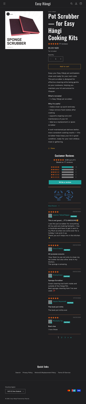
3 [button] (65, 337)
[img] (53, 212)
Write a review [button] (65, 182)
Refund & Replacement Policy (45, 372)
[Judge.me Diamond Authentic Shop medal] (58, 194)
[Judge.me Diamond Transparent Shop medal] (69, 194)
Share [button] (53, 148)
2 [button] (61, 337)
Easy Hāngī (13, 398)
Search (18, 372)
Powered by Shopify (23, 398)
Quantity (51, 55)
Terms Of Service (64, 372)
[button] (4, 3)
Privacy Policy (28, 372)
